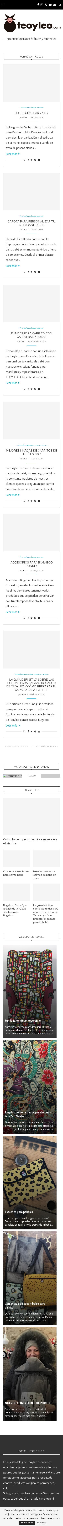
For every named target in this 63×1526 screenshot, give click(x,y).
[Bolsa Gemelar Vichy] (31, 83)
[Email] (54, 5)
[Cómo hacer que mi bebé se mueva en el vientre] (31, 816)
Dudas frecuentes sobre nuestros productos (31, 674)
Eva (25, 117)
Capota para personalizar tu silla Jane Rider (31, 223)
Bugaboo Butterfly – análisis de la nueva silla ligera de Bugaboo (15, 910)
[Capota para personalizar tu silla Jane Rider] (31, 191)
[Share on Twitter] (32, 160)
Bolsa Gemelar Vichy (31, 113)
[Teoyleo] (31, 776)
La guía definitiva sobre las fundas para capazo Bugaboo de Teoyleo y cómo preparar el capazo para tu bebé (31, 684)
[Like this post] (24, 160)
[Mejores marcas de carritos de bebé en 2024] (31, 420)
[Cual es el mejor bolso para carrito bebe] (16, 858)
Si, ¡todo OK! (27, 1522)
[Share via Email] (39, 160)
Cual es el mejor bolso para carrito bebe (16, 873)
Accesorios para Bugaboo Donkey (31, 564)
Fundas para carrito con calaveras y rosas (31, 335)
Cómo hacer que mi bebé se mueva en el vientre (30, 841)
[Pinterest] (46, 5)
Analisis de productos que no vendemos (31, 445)
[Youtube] (50, 5)
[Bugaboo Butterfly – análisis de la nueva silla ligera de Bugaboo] (16, 892)
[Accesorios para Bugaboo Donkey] (31, 532)
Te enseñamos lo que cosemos (31, 108)
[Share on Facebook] (28, 160)
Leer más (11, 154)
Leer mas (41, 1523)
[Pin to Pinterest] (35, 160)
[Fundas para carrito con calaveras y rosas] (31, 303)
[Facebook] (38, 5)
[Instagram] (42, 5)
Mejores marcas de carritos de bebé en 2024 (31, 452)
